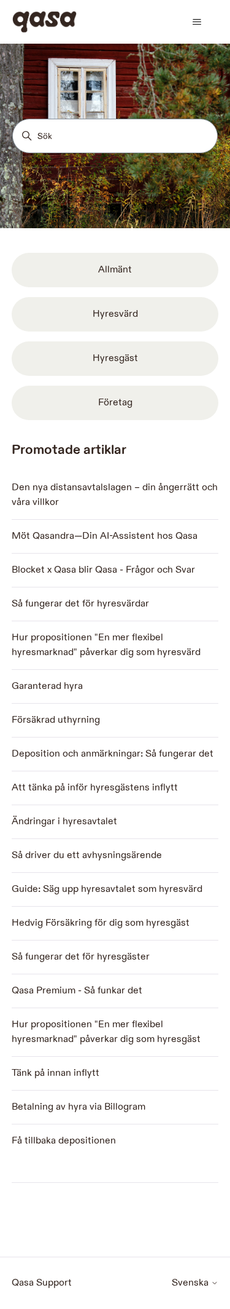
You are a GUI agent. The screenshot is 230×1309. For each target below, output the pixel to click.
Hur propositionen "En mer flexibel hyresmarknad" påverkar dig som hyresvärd (106, 645)
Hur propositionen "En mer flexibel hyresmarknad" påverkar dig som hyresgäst (106, 1032)
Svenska (191, 1283)
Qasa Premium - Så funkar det (77, 990)
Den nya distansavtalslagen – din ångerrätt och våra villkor (115, 495)
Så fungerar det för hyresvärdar (80, 603)
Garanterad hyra (47, 686)
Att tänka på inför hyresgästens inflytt (95, 787)
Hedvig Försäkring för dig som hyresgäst (101, 923)
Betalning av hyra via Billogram (78, 1106)
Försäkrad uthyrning (56, 720)
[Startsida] (44, 21)
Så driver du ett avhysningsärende (87, 855)
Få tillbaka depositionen (64, 1140)
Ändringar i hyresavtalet (64, 821)
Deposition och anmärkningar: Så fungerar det (112, 753)
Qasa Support (42, 1282)
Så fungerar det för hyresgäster (81, 956)
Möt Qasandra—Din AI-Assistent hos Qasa (104, 536)
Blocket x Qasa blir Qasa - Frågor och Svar (103, 569)
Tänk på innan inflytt (55, 1073)
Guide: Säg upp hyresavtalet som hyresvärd (107, 889)
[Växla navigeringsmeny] (196, 22)
